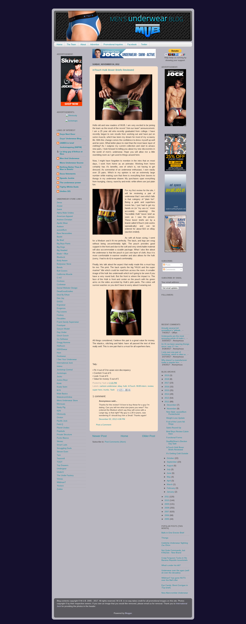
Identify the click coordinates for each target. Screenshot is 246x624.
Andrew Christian (64, 220)
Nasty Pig (61, 407)
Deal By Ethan (63, 295)
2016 (167, 387)
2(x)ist (59, 206)
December (172, 405)
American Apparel (65, 216)
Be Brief (60, 240)
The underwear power (70, 183)
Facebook (132, 44)
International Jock (65, 363)
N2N (59, 411)
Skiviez (60, 441)
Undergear (61, 469)
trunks (106, 390)
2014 (167, 394)
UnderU (60, 472)
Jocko (59, 376)
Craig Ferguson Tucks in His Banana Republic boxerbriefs (174, 559)
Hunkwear (61, 356)
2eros (59, 202)
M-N (59, 390)
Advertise (94, 44)
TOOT (59, 462)
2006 (167, 515)
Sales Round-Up (173, 428)
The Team (71, 44)
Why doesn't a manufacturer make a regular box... (174, 361)
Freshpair (61, 325)
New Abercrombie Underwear (174, 593)
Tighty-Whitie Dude (69, 187)
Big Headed (62, 250)
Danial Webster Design (67, 288)
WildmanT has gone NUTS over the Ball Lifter (173, 579)
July (169, 469)
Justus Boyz (62, 380)
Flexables (61, 318)
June (169, 473)
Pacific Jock (62, 421)
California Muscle (64, 274)
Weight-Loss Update (175, 418)
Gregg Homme (63, 342)
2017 (167, 383)
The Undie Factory (65, 475)
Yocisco (60, 486)
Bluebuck (61, 257)
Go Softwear (62, 339)
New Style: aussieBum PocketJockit (176, 413)
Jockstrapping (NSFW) (71, 147)
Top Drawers (62, 465)
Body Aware (62, 260)
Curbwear (61, 284)
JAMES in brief (67, 143)
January (171, 492)
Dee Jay (60, 298)
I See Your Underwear (67, 359)
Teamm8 (61, 458)
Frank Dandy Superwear (68, 322)
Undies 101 (65, 191)
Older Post (148, 435)
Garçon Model (63, 329)
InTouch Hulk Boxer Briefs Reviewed (113, 70)
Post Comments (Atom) (115, 442)
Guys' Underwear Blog (70, 139)
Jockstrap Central (65, 370)
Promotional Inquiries (113, 44)
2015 (167, 390)
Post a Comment (103, 425)
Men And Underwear (69, 158)
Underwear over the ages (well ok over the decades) (175, 571)
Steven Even (62, 452)
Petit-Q (60, 424)
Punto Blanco (63, 438)
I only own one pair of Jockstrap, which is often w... (174, 353)
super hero (97, 390)
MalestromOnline (64, 397)
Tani (59, 455)
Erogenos (61, 308)
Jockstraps (61, 373)
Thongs (164, 538)
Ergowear (61, 305)
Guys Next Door (67, 134)
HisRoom (61, 346)
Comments (170, 269)
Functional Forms (174, 437)
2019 (167, 375)
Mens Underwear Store (67, 400)
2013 (167, 398)
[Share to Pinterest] (129, 390)
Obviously (61, 414)
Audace (60, 226)
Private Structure (64, 434)
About (83, 44)
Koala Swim (62, 387)
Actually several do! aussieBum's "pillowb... (171, 329)
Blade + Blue (62, 254)
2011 (167, 497)
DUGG (60, 302)
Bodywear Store (64, 264)
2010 (167, 500)
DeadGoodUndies (65, 291)
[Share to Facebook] (126, 390)
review (150, 386)
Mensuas (61, 404)
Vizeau (60, 479)
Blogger (128, 613)
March (170, 484)
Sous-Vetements (68, 174)
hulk (125, 386)
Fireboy (60, 315)
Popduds (61, 431)
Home (59, 44)
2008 (167, 508)
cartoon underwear (108, 386)
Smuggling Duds (64, 448)
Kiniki (59, 383)
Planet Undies (63, 428)
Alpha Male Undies (65, 213)
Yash (112, 390)
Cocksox (60, 281)
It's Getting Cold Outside (177, 453)
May (169, 477)
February (171, 488)
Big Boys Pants (63, 244)
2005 (167, 519)
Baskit (59, 237)
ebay (120, 386)
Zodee (60, 489)
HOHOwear (62, 349)
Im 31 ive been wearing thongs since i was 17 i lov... (175, 345)
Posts (167, 265)
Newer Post (99, 435)
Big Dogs (61, 247)
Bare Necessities (64, 233)
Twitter (144, 44)
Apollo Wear (62, 223)
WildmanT (61, 482)
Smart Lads (62, 445)
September (172, 462)
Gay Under (62, 332)
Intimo (59, 366)
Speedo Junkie (67, 178)
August (170, 466)
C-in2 (59, 278)
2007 (167, 512)
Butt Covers (62, 271)
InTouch (131, 386)
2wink (59, 209)
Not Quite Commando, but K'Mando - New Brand (173, 551)
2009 (167, 504)
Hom (59, 353)
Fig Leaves (62, 312)
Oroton (60, 417)
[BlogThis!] (121, 390)
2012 (167, 402)
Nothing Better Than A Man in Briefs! (70, 168)
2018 (167, 379)
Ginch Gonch (63, 336)
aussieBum (62, 230)
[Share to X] (123, 390)
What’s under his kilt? (171, 565)
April (169, 481)
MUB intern (141, 386)
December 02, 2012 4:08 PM (112, 419)
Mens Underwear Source (71, 163)
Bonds (59, 267)
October (171, 458)
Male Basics (62, 394)
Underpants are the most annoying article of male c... (173, 337)
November (172, 409)
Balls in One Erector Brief (172, 533)
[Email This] (118, 390)
